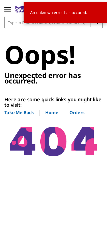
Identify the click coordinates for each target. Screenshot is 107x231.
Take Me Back (19, 112)
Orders (76, 112)
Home (51, 112)
